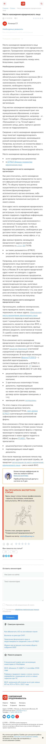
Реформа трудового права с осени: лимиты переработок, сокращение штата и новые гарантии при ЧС (21, 676)
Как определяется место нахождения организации (18, 33)
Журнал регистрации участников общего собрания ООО (20, 646)
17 (30, 366)
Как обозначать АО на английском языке (20, 632)
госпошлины (30, 400)
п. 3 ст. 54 (20, 245)
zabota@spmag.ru (27, 536)
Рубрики (13, 703)
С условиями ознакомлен (21, 611)
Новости (5, 703)
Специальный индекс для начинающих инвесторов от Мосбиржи (20, 663)
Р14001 (21, 438)
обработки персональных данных (27, 610)
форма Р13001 (29, 357)
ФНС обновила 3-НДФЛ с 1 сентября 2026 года (21, 669)
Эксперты (22, 703)
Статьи (5, 705)
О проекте (13, 705)
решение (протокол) (18, 349)
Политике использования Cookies (26, 737)
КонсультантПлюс (21, 476)
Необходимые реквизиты (13, 29)
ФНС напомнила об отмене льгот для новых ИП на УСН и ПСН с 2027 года (22, 683)
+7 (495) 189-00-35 (15, 712)
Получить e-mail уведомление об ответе (20, 605)
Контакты (22, 705)
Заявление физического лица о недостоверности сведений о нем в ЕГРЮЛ (21, 640)
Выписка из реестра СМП (14, 635)
